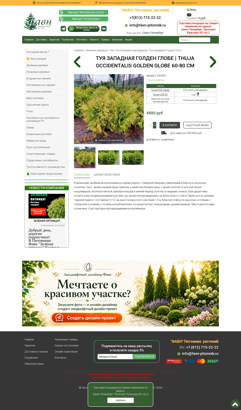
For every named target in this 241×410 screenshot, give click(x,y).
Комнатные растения (38, 134)
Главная (29, 39)
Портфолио (68, 39)
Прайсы (105, 39)
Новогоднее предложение (46, 173)
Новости (94, 39)
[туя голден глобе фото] (133, 157)
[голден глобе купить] (109, 157)
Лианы (30, 127)
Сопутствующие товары (40, 153)
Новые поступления (66, 345)
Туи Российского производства (45, 167)
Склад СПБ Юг (160, 94)
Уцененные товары (66, 339)
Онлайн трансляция (66, 351)
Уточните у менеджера (195, 90)
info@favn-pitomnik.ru (148, 25)
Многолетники (34, 98)
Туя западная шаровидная (131, 50)
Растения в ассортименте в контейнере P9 (42, 119)
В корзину (169, 125)
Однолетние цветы (37, 104)
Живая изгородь (36, 140)
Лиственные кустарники (40, 85)
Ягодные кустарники (38, 78)
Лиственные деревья (39, 91)
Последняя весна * (37, 52)
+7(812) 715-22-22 (145, 18)
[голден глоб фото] (84, 157)
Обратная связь (34, 363)
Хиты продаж (38, 58)
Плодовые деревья (38, 71)
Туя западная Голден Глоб (164, 50)
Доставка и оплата (36, 351)
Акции (128, 39)
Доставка (41, 39)
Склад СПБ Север (160, 90)
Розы (29, 111)
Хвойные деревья (37, 65)
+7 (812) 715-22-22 (199, 347)
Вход (193, 9)
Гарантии (54, 39)
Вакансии (117, 39)
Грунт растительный (38, 147)
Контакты (82, 39)
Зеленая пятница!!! (47, 220)
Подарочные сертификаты (42, 160)
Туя (111, 50)
